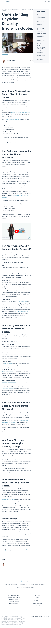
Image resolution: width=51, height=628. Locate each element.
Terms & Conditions (38, 616)
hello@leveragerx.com (37, 603)
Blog (6, 9)
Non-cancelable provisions (8, 388)
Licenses (37, 597)
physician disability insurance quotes (13, 119)
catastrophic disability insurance (18, 460)
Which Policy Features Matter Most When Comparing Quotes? (41, 35)
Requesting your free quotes (8, 499)
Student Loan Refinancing (14, 599)
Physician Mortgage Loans (13, 595)
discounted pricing (23, 301)
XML (46, 616)
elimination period (8, 363)
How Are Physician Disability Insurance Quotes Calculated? (41, 30)
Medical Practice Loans (13, 603)
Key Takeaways (40, 59)
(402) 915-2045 (37, 605)
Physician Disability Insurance (14, 597)
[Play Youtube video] (16, 231)
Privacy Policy (37, 595)
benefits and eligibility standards (21, 311)
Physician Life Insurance (14, 601)
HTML (48, 616)
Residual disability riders (7, 371)
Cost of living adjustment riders (9, 382)
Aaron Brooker (11, 60)
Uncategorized (10, 9)
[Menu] (49, 2)
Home (3, 9)
